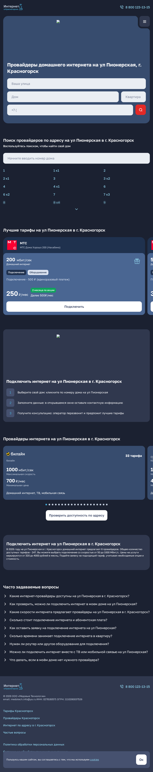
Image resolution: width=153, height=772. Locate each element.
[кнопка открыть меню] (144, 21)
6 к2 (6, 194)
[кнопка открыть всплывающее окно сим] (137, 261)
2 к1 (6, 178)
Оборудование (38, 272)
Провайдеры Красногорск (21, 718)
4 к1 (56, 186)
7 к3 (107, 194)
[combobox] (76, 84)
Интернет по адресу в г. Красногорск (29, 725)
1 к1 (56, 170)
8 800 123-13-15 (138, 7)
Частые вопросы (14, 732)
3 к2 (107, 178)
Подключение (16, 272)
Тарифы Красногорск (18, 711)
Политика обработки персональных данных (33, 744)
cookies (94, 759)
